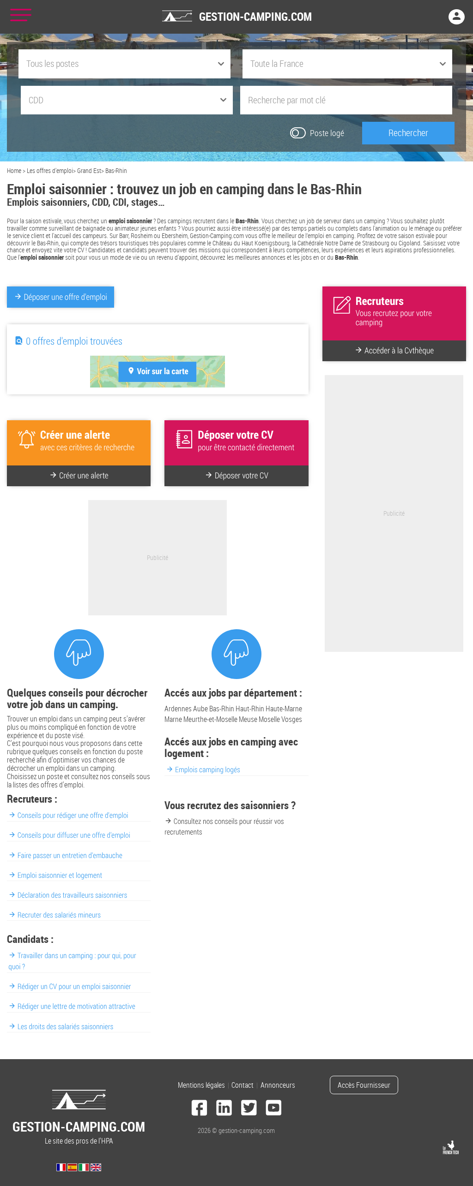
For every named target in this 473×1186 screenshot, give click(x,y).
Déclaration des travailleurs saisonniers (72, 895)
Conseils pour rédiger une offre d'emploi (73, 815)
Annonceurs (278, 1085)
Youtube (274, 1109)
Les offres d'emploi (50, 170)
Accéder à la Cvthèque (399, 350)
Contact (242, 1085)
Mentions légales (201, 1085)
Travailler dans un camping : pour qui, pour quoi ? (72, 960)
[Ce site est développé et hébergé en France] (451, 1147)
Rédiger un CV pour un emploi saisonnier (74, 986)
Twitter (249, 1109)
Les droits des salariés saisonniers (66, 1026)
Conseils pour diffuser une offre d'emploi (74, 835)
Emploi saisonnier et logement (60, 875)
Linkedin (224, 1109)
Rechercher (408, 132)
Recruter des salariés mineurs (59, 915)
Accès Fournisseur (364, 1085)
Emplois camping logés (207, 769)
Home (14, 170)
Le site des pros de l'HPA (78, 1131)
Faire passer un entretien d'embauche (70, 855)
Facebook (199, 1109)
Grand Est (89, 170)
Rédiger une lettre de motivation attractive (76, 1006)
